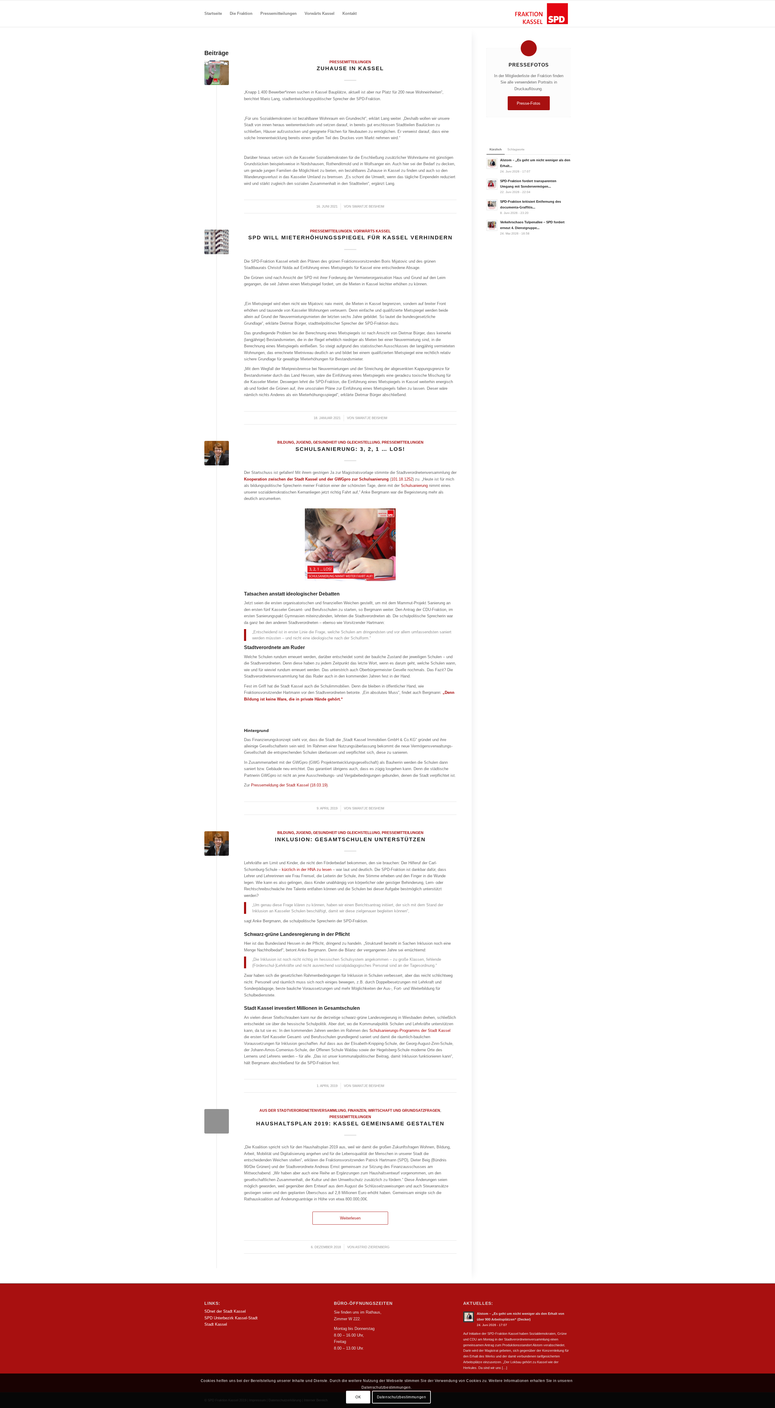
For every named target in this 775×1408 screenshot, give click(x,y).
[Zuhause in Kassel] (216, 73)
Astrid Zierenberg (372, 1247)
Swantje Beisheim (368, 206)
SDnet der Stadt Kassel (225, 1311)
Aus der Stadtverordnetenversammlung (302, 1110)
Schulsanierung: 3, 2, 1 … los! (350, 449)
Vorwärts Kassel (372, 231)
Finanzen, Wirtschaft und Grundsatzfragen (394, 1110)
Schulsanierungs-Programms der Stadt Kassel (409, 1030)
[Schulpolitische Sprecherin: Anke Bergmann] (216, 453)
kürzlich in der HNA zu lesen (306, 869)
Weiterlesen (350, 1218)
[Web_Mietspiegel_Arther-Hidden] (216, 242)
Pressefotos (529, 64)
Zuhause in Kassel (350, 68)
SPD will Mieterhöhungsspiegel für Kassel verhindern (350, 238)
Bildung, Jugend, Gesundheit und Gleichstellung (328, 442)
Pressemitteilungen (350, 62)
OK (358, 1397)
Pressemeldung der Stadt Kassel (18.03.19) (289, 785)
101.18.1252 (402, 479)
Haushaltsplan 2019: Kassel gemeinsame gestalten (350, 1124)
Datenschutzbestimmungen (401, 1397)
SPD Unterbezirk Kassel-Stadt (231, 1318)
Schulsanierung (414, 485)
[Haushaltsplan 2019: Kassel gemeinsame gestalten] (216, 1121)
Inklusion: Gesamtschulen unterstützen (350, 839)
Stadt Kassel (215, 1324)
